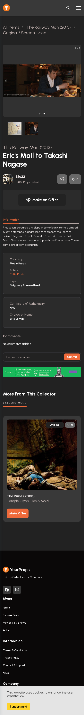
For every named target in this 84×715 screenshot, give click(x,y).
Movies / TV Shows (14, 622)
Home (6, 608)
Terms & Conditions (15, 650)
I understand (18, 706)
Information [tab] (11, 219)
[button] (39, 113)
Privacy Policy (11, 658)
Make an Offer (45, 199)
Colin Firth (16, 274)
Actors (7, 630)
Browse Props (11, 615)
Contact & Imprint (14, 665)
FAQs (6, 672)
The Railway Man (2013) (27, 147)
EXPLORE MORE (15, 403)
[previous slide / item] (5, 81)
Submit (72, 357)
